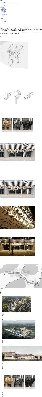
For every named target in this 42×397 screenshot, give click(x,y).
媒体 (3, 4)
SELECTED (3, 8)
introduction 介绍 (4, 14)
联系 (3, 5)
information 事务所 (2, 12)
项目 (4, 2)
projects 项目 (2, 7)
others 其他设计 (4, 11)
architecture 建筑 (4, 9)
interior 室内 (3, 10)
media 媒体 (1, 18)
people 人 (3, 15)
